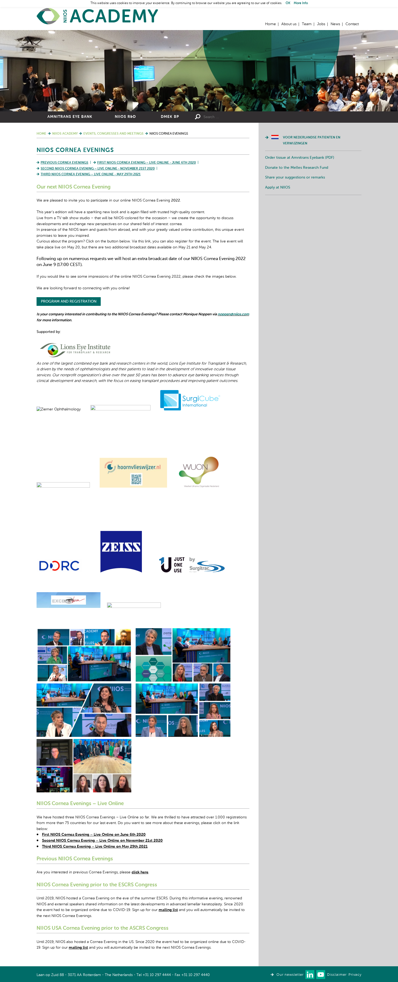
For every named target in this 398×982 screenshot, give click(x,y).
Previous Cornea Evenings (64, 162)
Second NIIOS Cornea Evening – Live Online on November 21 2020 (102, 840)
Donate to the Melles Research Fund (296, 168)
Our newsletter (290, 975)
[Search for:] (243, 117)
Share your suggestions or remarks (295, 177)
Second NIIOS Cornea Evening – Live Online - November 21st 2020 (98, 168)
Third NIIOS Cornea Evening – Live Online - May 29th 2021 (91, 174)
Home (97, 16)
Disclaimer (337, 975)
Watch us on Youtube (320, 974)
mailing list (168, 910)
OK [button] (288, 3)
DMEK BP (170, 117)
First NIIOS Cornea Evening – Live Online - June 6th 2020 (146, 162)
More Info (301, 3)
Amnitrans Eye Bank (69, 117)
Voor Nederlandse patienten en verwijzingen (311, 140)
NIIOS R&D (125, 117)
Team (307, 24)
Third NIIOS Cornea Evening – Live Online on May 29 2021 (95, 846)
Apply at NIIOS (277, 187)
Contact (352, 24)
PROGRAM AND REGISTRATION (68, 301)
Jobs (321, 24)
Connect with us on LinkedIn (309, 974)
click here (140, 872)
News (335, 24)
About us (288, 24)
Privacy (354, 975)
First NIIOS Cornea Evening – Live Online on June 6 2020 (94, 835)
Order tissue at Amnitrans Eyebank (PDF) (299, 158)
